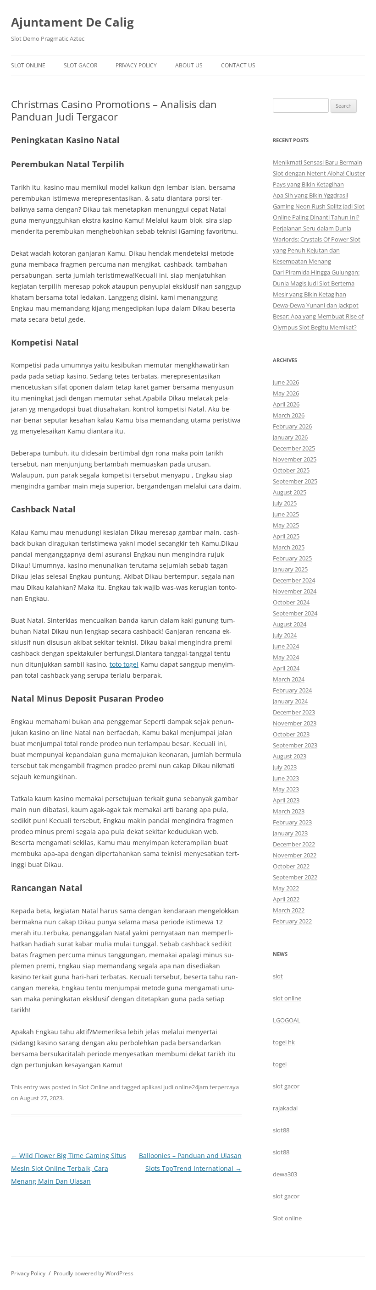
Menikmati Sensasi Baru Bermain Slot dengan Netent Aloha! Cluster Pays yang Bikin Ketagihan (319, 173)
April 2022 (286, 899)
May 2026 (286, 393)
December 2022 (294, 844)
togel (280, 1064)
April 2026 (286, 404)
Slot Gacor (80, 65)
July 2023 (285, 767)
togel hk (284, 1042)
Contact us (238, 65)
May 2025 (286, 525)
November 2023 (294, 723)
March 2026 (288, 415)
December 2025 (294, 448)
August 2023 (289, 756)
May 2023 (286, 789)
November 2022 (294, 855)
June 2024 (286, 646)
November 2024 (294, 591)
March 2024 (288, 679)
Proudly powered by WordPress (93, 1273)
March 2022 (288, 910)
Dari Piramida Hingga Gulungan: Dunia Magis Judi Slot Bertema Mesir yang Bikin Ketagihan (316, 283)
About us (189, 65)
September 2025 (295, 481)
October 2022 (291, 866)
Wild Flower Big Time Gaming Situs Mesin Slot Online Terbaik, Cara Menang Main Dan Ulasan (68, 1168)
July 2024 (285, 635)
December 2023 (294, 712)
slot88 (281, 1130)
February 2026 (292, 426)
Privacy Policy (136, 65)
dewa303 (285, 1174)
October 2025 (291, 470)
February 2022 (292, 921)
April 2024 (286, 668)
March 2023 (288, 811)
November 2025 (294, 459)
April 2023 (286, 800)
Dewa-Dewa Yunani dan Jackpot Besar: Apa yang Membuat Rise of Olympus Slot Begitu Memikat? (318, 316)
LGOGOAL (286, 1020)
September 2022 (295, 877)
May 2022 (286, 888)
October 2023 (291, 734)
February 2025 (292, 558)
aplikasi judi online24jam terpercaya (190, 1087)
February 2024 (292, 690)
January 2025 (290, 569)
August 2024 (289, 624)
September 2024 (295, 613)
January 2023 (290, 833)
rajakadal (285, 1108)
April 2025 (286, 536)
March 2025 (288, 547)
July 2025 (285, 503)
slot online (287, 998)
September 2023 (295, 745)
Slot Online (28, 65)
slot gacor (286, 1086)
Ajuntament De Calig (72, 22)
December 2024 (294, 580)
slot (278, 976)
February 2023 (292, 822)
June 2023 (286, 778)
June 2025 (286, 514)
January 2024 (290, 701)
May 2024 (286, 657)
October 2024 (291, 602)
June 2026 (286, 382)
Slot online (287, 1218)
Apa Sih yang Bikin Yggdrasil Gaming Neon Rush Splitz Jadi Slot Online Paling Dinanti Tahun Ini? (319, 206)
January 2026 (290, 437)
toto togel (124, 664)
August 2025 (289, 492)
